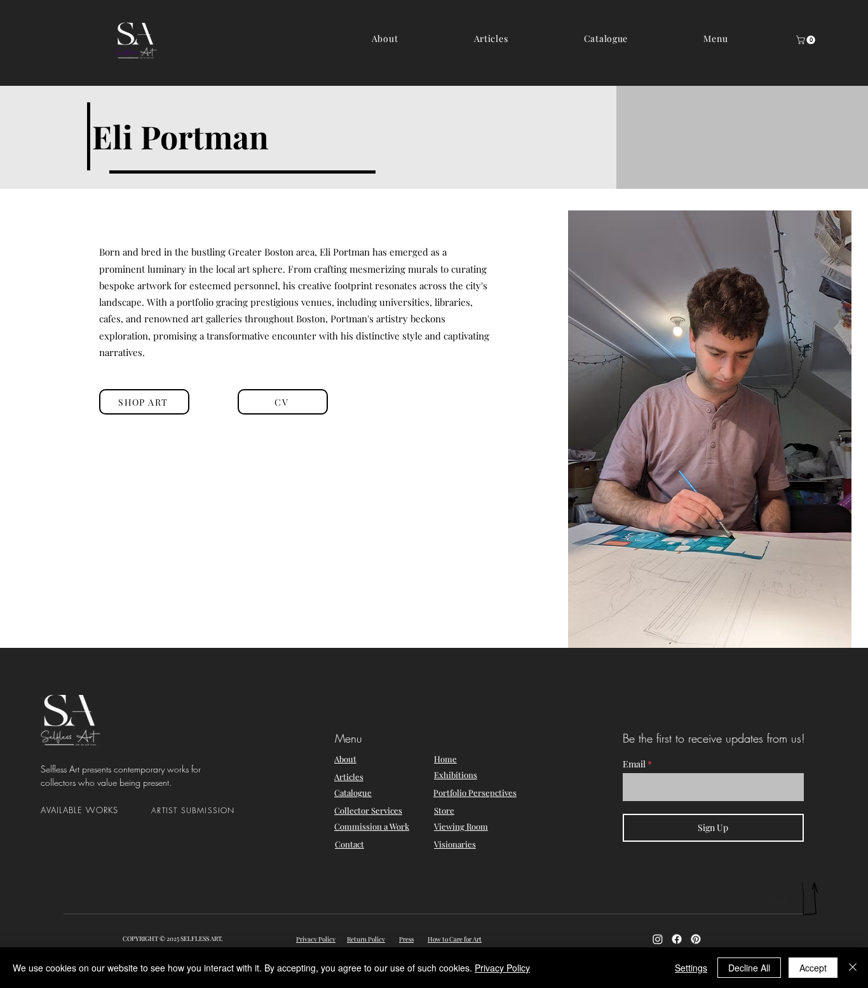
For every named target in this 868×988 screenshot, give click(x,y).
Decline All (749, 967)
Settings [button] (691, 967)
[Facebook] (676, 939)
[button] (716, 38)
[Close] (852, 967)
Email (634, 764)
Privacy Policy (502, 967)
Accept (813, 967)
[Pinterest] (695, 939)
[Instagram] (657, 939)
